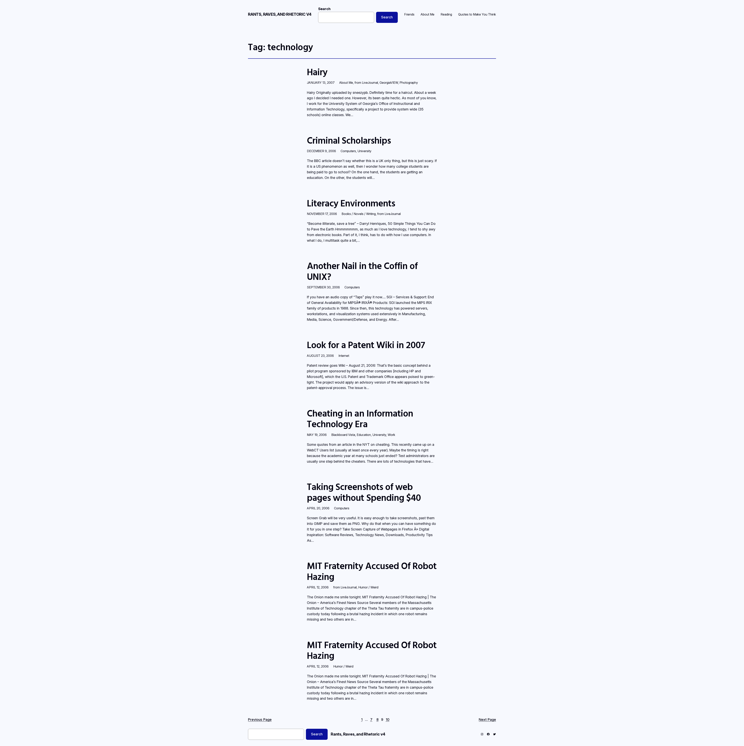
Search (324, 9)
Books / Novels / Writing (359, 214)
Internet (343, 356)
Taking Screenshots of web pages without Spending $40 (364, 492)
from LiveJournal (366, 83)
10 (387, 720)
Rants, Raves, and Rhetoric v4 (280, 14)
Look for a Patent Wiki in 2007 (366, 344)
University (364, 151)
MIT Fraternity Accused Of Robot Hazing (372, 571)
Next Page (487, 720)
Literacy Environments (351, 203)
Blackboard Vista (343, 435)
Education (364, 435)
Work (391, 435)
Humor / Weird (368, 587)
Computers (348, 151)
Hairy (317, 71)
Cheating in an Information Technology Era (360, 418)
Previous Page (260, 720)
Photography (409, 83)
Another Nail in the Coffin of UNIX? (362, 271)
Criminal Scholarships (349, 140)
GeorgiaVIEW (389, 83)
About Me (346, 83)
